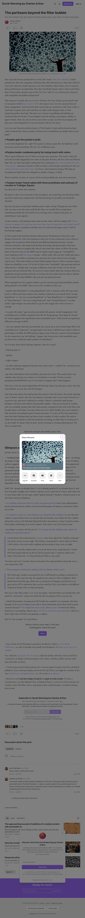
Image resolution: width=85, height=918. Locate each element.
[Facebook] (33, 475)
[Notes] (51, 475)
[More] (60, 475)
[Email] (42, 475)
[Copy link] (25, 475)
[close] (62, 437)
